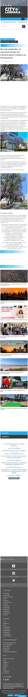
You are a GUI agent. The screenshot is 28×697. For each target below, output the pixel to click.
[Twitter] (4, 5)
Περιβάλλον (6, 611)
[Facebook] (1, 5)
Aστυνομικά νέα (11, 460)
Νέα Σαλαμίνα (6, 627)
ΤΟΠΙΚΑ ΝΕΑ (17, 448)
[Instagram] (9, 5)
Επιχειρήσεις (6, 607)
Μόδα (4, 669)
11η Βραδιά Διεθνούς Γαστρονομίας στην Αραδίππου (14, 450)
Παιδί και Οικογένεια (8, 658)
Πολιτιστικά (11, 448)
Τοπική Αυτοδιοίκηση (17, 467)
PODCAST (5, 615)
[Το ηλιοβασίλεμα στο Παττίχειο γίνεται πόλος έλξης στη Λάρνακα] (14, 294)
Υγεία (4, 660)
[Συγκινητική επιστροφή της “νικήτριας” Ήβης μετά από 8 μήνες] (14, 382)
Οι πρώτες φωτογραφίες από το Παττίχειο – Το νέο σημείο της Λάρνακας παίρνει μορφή (13, 355)
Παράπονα (3, 0)
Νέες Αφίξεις (6, 646)
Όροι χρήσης (17, 695)
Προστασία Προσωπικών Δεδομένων (12, 685)
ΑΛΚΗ (4, 625)
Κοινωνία (5, 604)
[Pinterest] (11, 5)
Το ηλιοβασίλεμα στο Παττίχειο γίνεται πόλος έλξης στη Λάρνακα (12, 302)
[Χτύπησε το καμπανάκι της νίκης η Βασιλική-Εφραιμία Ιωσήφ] (14, 312)
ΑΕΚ (4, 621)
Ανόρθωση (6, 623)
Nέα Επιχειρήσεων (7, 644)
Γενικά (4, 598)
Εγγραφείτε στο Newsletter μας (13, 2)
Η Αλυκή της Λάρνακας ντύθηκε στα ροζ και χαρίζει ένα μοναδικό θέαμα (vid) (12, 373)
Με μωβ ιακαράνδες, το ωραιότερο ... (9, 41)
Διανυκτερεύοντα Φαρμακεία (13, 0)
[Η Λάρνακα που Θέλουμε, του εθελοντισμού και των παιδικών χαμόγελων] (14, 400)
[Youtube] (6, 5)
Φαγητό (21, 453)
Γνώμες (9, 3)
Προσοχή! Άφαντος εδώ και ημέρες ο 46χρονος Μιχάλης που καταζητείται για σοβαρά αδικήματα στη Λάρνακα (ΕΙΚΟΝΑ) (14, 471)
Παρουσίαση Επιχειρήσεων (10, 651)
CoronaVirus (6, 593)
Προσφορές (6, 650)
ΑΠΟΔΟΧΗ (10, 695)
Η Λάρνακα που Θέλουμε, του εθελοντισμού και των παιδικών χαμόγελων (13, 409)
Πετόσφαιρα (6, 632)
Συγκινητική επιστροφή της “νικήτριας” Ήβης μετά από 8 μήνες (12, 391)
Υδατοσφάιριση (7, 634)
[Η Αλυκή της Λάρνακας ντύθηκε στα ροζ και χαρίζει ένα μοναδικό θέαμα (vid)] (14, 364)
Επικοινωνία (15, 3)
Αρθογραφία (3, 3)
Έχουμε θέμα (6, 595)
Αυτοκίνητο (6, 673)
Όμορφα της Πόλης (10, 39)
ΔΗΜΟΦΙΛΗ (5, 437)
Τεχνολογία (6, 671)
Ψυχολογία (6, 662)
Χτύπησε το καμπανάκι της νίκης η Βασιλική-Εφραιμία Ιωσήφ (13, 319)
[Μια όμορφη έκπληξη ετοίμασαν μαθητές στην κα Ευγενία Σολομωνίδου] (14, 328)
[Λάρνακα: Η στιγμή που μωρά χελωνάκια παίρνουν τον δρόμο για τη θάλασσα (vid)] (14, 276)
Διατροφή (5, 665)
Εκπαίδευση (6, 606)
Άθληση (5, 664)
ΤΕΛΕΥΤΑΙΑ (5, 433)
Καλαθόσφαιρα (7, 630)
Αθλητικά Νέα (6, 613)
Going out (7, 453)
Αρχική (2, 39)
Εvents (11, 453)
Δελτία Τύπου (6, 648)
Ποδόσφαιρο (6, 628)
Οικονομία (6, 600)
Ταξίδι (4, 667)
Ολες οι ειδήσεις (14, 478)
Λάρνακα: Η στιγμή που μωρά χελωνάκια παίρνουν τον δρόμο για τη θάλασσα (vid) (13, 284)
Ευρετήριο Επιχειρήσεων (9, 642)
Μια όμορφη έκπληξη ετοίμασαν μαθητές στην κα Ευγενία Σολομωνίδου (13, 337)
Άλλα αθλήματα (7, 636)
